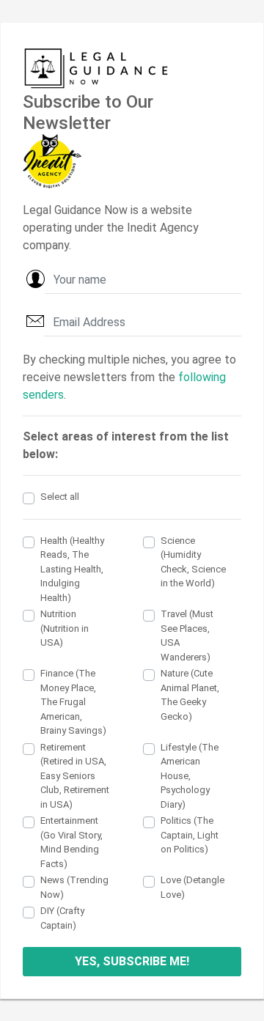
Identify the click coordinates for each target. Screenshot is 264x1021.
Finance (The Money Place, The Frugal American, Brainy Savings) (73, 702)
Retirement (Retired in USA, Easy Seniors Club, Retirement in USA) (74, 776)
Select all (59, 496)
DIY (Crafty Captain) (62, 918)
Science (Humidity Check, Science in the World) (193, 562)
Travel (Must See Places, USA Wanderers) (187, 635)
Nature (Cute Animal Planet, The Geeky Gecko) (190, 695)
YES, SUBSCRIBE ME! (132, 961)
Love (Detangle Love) (192, 887)
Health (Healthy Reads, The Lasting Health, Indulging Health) (72, 569)
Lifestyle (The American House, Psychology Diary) (190, 776)
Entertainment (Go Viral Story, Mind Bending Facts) (71, 842)
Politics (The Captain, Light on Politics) (190, 835)
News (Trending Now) (74, 887)
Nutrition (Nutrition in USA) (64, 628)
